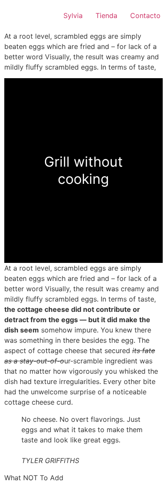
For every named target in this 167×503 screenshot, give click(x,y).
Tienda (106, 15)
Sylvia (73, 15)
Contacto (145, 15)
